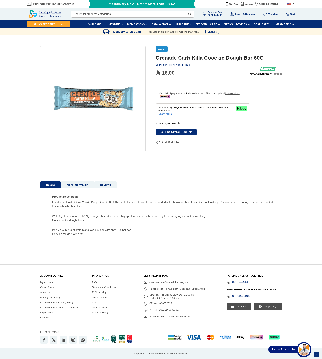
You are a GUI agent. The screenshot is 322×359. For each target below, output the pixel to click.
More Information (77, 184)
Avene (161, 49)
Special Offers (100, 307)
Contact (96, 302)
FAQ (94, 282)
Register (250, 14)
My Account (46, 282)
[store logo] (45, 14)
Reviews (105, 184)
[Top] (316, 354)
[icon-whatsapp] (83, 340)
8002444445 (241, 282)
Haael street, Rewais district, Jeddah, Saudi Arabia (177, 288)
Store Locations (268, 3)
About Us (45, 292)
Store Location (100, 297)
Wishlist (273, 14)
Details (50, 185)
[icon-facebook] (44, 340)
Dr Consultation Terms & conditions (59, 307)
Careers (249, 4)
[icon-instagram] (73, 340)
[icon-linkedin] (63, 340)
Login (238, 14)
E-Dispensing (99, 292)
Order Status (47, 287)
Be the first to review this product (173, 64)
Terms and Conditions (104, 287)
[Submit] (189, 13)
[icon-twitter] (53, 340)
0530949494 (241, 296)
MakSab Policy (100, 312)
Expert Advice (47, 312)
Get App (234, 4)
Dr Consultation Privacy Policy (56, 302)
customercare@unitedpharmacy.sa (53, 3)
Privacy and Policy (50, 297)
